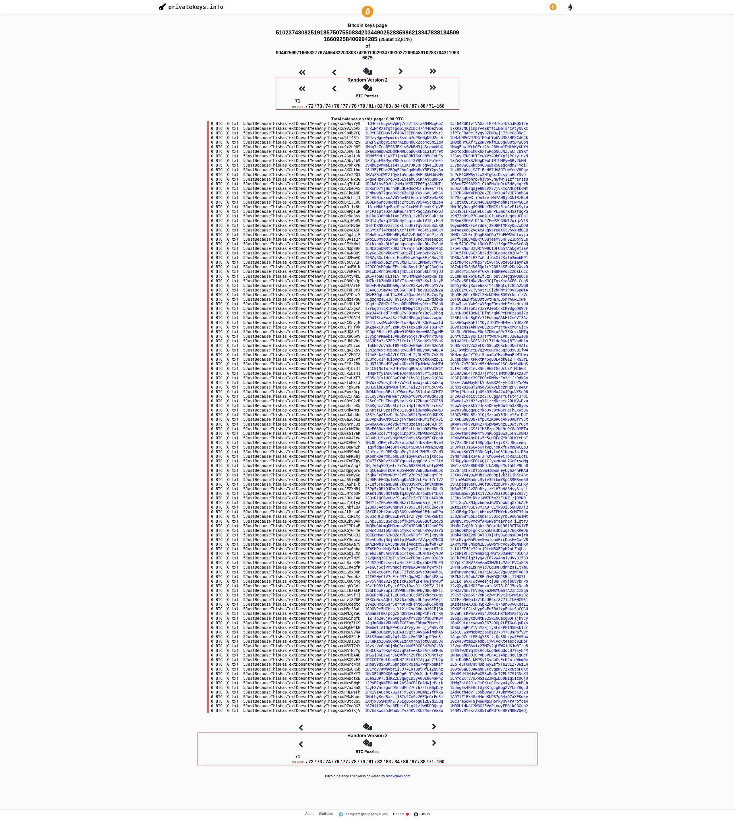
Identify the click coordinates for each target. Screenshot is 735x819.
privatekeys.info (195, 6)
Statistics (326, 814)
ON (294, 107)
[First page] (302, 71)
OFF (301, 107)
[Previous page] (334, 72)
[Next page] (401, 72)
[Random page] (367, 71)
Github (424, 814)
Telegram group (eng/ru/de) (367, 814)
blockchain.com (398, 776)
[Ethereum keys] (571, 7)
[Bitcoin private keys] (554, 6)
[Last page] (433, 71)
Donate (399, 814)
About (309, 814)
